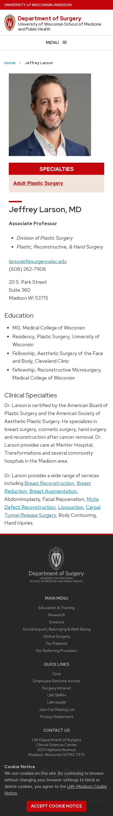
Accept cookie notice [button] (56, 806)
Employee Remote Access (56, 680)
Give (56, 673)
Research (56, 614)
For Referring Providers (56, 650)
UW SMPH (56, 695)
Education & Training (57, 607)
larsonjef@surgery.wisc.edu (38, 261)
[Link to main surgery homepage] (56, 583)
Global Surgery (56, 636)
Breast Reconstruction (49, 483)
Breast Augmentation (53, 491)
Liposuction (70, 507)
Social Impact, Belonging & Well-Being (57, 629)
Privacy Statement (56, 716)
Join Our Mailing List (56, 709)
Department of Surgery (49, 18)
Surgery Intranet (56, 688)
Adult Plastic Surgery (38, 183)
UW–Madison (38, 4)
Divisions (56, 621)
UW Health (56, 702)
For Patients (56, 643)
